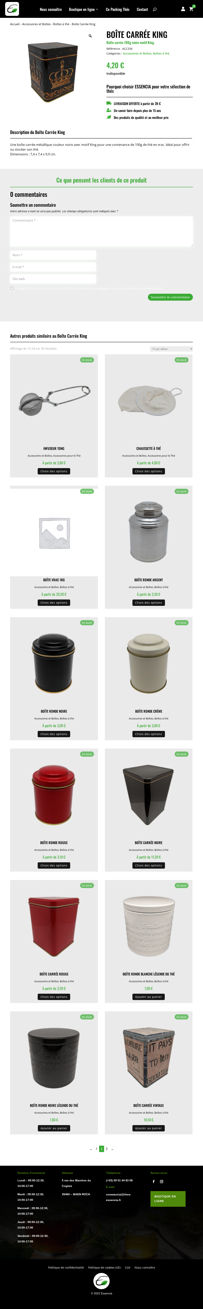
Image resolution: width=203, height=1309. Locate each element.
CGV (127, 1267)
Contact (142, 10)
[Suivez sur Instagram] (161, 1181)
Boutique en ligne (82, 10)
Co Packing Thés (117, 10)
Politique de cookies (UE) (104, 1267)
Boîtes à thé (61, 24)
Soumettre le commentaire (170, 297)
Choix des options (53, 471)
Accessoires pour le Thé (66, 455)
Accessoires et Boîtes (36, 24)
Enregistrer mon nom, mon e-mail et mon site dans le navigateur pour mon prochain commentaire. (89, 288)
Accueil (15, 24)
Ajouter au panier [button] (148, 997)
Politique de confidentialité (66, 1267)
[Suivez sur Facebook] (153, 1181)
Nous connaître (51, 10)
